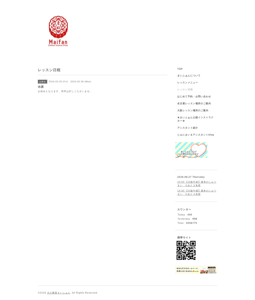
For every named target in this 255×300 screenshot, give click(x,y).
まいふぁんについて (189, 75)
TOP (180, 69)
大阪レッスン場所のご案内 (192, 110)
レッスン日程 (185, 89)
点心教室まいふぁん (58, 292)
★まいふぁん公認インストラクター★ (195, 119)
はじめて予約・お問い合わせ (194, 96)
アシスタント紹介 (187, 127)
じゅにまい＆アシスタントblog (195, 134)
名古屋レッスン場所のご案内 (194, 103)
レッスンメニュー (187, 82)
